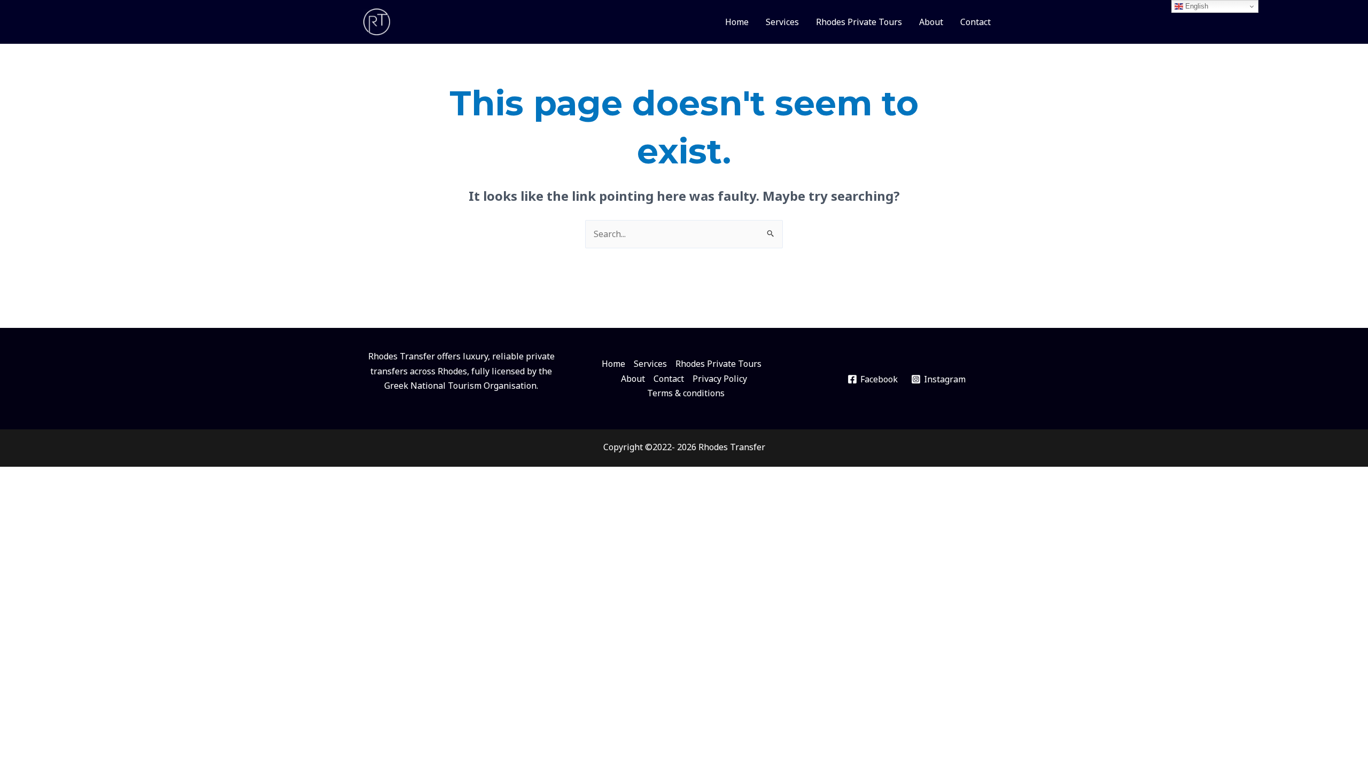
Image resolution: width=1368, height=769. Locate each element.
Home (737, 22)
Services (782, 22)
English (1195, 6)
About (931, 22)
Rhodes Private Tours (859, 22)
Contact (975, 22)
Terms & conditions (686, 393)
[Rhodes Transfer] (376, 21)
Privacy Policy (720, 378)
